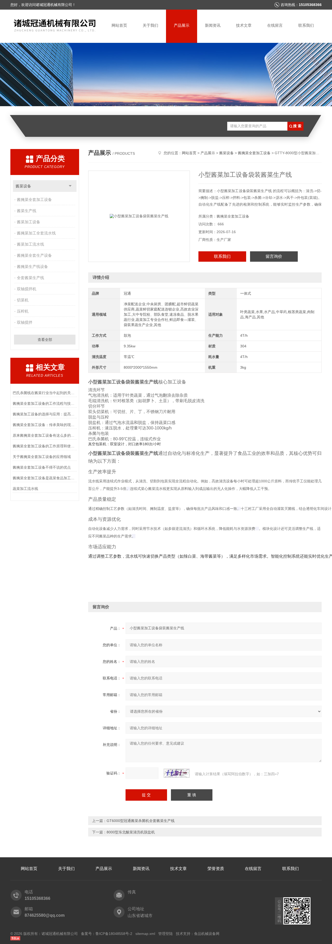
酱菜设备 (23, 186)
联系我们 (306, 25)
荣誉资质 (216, 868)
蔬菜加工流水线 (25, 489)
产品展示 (181, 25)
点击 (70, 186)
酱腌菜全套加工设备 (34, 199)
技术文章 (244, 25)
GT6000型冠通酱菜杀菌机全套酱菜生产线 (141, 821)
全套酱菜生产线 (30, 277)
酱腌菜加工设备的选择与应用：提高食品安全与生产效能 (45, 414)
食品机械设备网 (206, 934)
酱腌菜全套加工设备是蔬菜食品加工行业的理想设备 (45, 478)
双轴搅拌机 (26, 289)
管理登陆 (165, 934)
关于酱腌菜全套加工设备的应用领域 (42, 457)
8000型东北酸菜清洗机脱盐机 (131, 832)
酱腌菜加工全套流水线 (36, 233)
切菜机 (23, 300)
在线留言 (275, 25)
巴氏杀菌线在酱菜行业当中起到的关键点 (45, 393)
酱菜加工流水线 (30, 244)
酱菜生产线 (26, 210)
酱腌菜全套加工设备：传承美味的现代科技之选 (45, 425)
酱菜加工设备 (28, 222)
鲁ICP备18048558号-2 (113, 934)
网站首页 (119, 25)
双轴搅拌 (24, 322)
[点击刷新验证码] (177, 773)
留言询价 (274, 256)
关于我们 (150, 25)
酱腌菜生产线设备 (32, 266)
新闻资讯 (212, 25)
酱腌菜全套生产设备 (34, 255)
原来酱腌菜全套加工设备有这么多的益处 (45, 435)
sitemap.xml (145, 934)
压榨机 (23, 311)
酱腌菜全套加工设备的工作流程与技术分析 (45, 403)
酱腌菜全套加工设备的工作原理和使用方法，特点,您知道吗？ (45, 446)
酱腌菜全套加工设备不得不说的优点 (42, 467)
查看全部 (45, 340)
